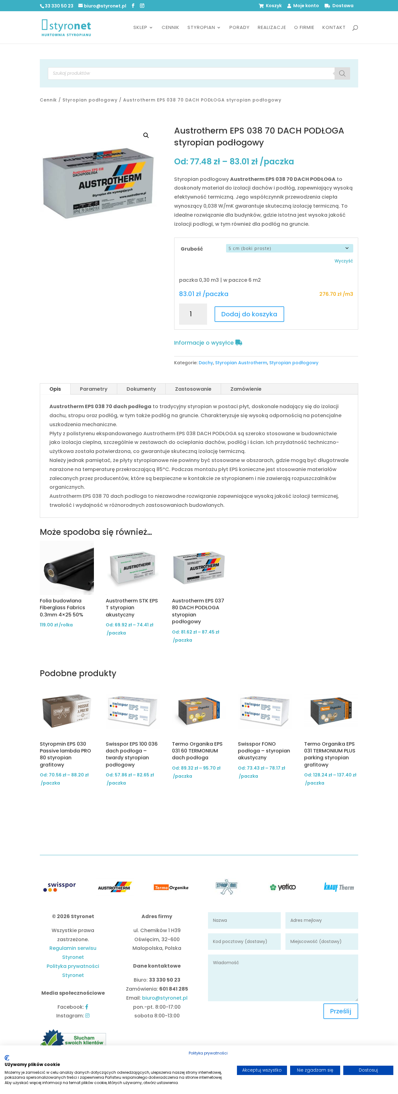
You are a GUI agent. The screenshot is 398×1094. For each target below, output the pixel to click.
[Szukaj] (342, 73)
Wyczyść (344, 261)
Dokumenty (141, 389)
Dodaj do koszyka (249, 314)
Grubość (192, 248)
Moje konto (306, 6)
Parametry (94, 389)
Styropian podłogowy (90, 100)
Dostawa (343, 6)
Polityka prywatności (208, 1053)
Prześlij (340, 1011)
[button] (146, 135)
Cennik (170, 28)
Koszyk (274, 6)
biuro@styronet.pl (164, 998)
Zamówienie (245, 389)
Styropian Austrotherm (241, 363)
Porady (239, 28)
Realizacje (272, 28)
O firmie (304, 28)
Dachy (206, 363)
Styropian (201, 28)
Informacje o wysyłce (204, 343)
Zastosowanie (193, 389)
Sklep (140, 28)
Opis (55, 389)
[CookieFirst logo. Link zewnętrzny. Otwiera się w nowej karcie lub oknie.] (7, 1058)
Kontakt (334, 28)
